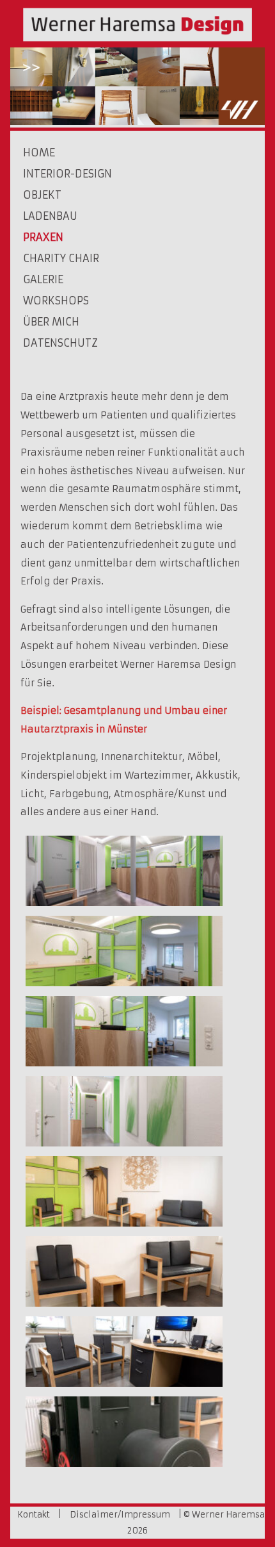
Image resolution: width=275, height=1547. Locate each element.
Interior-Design (67, 173)
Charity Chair (61, 258)
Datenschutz (60, 342)
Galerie (43, 279)
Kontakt (33, 1514)
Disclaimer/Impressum (120, 1514)
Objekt (42, 194)
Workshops (56, 300)
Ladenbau (50, 216)
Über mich (51, 321)
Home (39, 152)
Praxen (43, 237)
